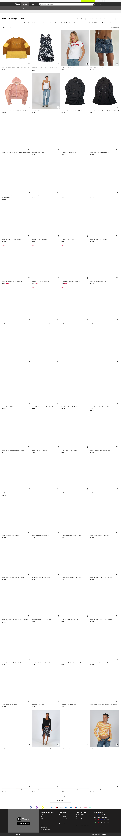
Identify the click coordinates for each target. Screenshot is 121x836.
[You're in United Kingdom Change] (104, 1)
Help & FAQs (98, 1)
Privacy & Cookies (93, 834)
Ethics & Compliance (45, 829)
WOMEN (25, 4)
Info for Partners (79, 823)
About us (60, 814)
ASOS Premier (44, 821)
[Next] (117, 19)
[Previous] (75, 19)
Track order (43, 816)
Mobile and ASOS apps (81, 814)
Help (42, 814)
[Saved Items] (101, 4)
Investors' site (61, 821)
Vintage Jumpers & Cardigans (107, 19)
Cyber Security (62, 823)
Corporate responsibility (63, 818)
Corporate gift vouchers (81, 818)
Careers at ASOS (62, 816)
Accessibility (104, 834)
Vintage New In (80, 19)
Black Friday (78, 821)
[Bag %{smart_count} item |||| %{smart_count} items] (104, 4)
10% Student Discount (45, 823)
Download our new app (87, 1)
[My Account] (97, 4)
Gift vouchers (79, 816)
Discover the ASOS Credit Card (82, 825)
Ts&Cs (99, 834)
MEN (33, 4)
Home (3, 15)
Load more (60, 800)
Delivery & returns (45, 818)
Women (8, 15)
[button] (95, 819)
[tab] (17, 8)
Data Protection (44, 827)
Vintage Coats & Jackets (92, 19)
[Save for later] (28, 63)
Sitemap (43, 825)
